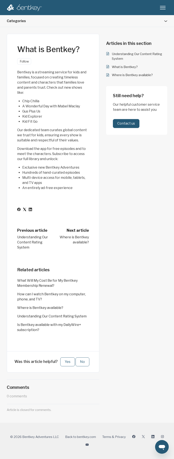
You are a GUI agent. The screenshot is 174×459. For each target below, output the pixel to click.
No (82, 362)
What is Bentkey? (125, 67)
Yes (67, 362)
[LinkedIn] (30, 210)
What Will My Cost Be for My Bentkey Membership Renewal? (47, 283)
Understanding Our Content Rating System (32, 242)
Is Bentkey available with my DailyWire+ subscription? (49, 327)
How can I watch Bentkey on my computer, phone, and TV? (51, 296)
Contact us (126, 123)
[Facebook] (19, 210)
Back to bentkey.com (80, 437)
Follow (24, 61)
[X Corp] (24, 210)
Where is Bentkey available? (40, 308)
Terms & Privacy (114, 437)
